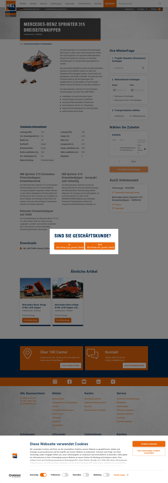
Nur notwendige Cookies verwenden (149, 451)
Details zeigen (119, 475)
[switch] (65, 475)
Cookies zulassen (149, 444)
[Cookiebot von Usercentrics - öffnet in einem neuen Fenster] (15, 476)
